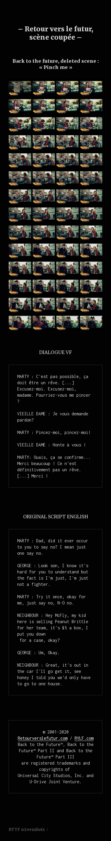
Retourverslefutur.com (42, 738)
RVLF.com (84, 738)
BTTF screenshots (27, 829)
